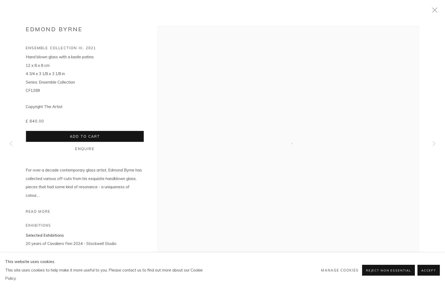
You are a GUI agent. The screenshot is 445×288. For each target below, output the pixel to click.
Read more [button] (38, 211)
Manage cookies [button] (339, 270)
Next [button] (434, 144)
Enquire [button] (84, 148)
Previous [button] (11, 144)
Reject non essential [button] (388, 270)
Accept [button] (428, 270)
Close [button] (433, 11)
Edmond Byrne (54, 29)
